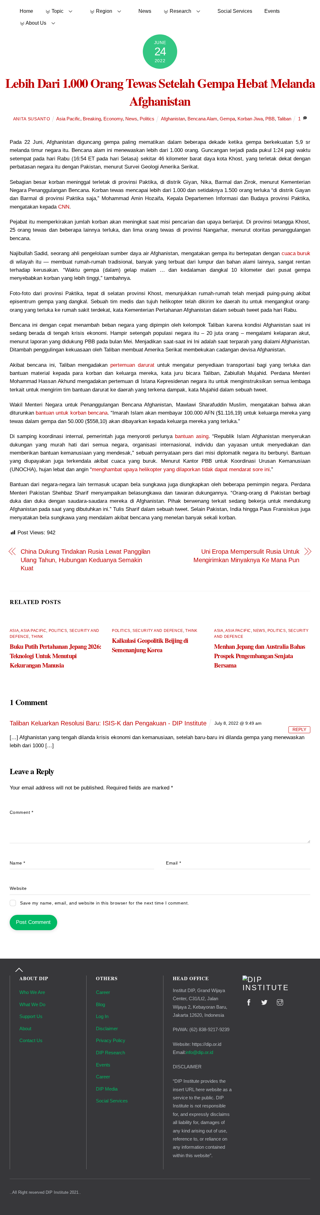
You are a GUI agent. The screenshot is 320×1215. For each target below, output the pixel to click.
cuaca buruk (296, 253)
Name (17, 863)
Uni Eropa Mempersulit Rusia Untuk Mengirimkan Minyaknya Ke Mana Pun (246, 555)
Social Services (235, 11)
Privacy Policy (110, 1040)
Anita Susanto (31, 119)
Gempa (227, 118)
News (144, 11)
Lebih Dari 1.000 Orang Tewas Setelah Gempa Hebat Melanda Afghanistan (160, 91)
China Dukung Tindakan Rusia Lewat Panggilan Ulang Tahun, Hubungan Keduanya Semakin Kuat (85, 560)
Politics (147, 118)
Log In (102, 1016)
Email (173, 863)
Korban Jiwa (250, 118)
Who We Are (32, 992)
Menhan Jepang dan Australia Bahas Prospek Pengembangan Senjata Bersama (259, 656)
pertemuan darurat (132, 365)
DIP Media (107, 1088)
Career (103, 992)
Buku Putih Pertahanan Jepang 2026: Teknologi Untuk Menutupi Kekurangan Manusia (55, 656)
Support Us (30, 1016)
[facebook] (248, 1002)
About (25, 1028)
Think (37, 636)
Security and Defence (157, 630)
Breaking (92, 118)
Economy (113, 118)
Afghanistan (173, 118)
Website (18, 888)
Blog (100, 1004)
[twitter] (264, 1002)
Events (272, 11)
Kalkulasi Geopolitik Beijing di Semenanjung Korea (150, 645)
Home (26, 11)
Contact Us (30, 1040)
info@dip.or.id (199, 1052)
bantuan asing (191, 436)
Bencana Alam (202, 118)
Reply (299, 729)
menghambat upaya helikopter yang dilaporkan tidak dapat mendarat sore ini (181, 469)
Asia (14, 630)
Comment (21, 812)
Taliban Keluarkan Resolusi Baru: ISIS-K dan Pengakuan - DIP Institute (108, 723)
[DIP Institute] (276, 988)
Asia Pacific (68, 118)
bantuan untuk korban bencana (72, 413)
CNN (63, 207)
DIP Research (110, 1052)
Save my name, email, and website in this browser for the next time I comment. (104, 903)
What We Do (32, 1004)
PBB (270, 118)
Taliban (284, 118)
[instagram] (280, 1002)
